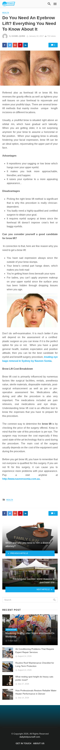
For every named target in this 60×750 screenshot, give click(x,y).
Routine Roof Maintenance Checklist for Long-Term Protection (34, 664)
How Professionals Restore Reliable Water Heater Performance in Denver (35, 692)
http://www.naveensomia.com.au (21, 479)
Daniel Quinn (18, 36)
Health (5, 12)
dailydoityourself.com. (30, 737)
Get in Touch (23, 743)
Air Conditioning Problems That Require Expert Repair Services (34, 650)
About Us (38, 743)
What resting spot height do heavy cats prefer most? (34, 678)
